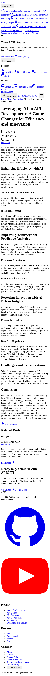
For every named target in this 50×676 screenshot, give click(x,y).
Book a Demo (21, 490)
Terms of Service (14, 659)
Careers (10, 654)
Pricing (4, 92)
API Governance (14, 618)
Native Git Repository (16, 610)
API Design (12, 613)
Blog (10, 99)
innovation (18, 99)
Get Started (6, 490)
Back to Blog (10, 424)
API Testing (12, 620)
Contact (10, 641)
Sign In (21, 96)
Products (5, 7)
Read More (6, 463)
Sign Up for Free (31, 96)
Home (4, 99)
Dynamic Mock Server (17, 623)
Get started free (7, 56)
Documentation (13, 636)
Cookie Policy (13, 665)
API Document (13, 615)
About (10, 92)
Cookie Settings (14, 667)
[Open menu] (41, 95)
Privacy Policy (13, 657)
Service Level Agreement (18, 662)
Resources (6, 61)
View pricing (23, 56)
